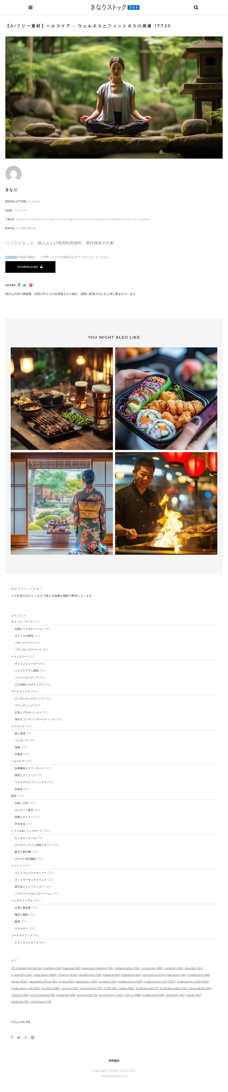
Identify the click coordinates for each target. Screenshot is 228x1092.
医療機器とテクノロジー (29, 768)
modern (50, 988)
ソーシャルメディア (27, 677)
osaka (126, 988)
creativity (173, 968)
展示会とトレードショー (29, 886)
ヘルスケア (17, 761)
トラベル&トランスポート (26, 830)
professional (147, 988)
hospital (111, 974)
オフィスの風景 (24, 635)
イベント (16, 865)
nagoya (69, 988)
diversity (193, 968)
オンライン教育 (24, 810)
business (72, 968)
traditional (153, 995)
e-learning (21, 974)
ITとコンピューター (27, 663)
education (44, 974)
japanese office (43, 981)
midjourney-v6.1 (25, 988)
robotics (20, 995)
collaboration (127, 968)
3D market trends (26, 968)
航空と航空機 (23, 851)
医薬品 (19, 789)
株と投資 (20, 733)
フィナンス (17, 726)
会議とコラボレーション (29, 628)
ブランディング (24, 705)
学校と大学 (21, 803)
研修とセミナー (24, 817)
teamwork (87, 995)
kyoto (66, 981)
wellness (114, 219)
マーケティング (20, 691)
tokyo (133, 995)
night (110, 988)
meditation (36, 219)
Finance (67, 974)
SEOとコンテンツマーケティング (35, 719)
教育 (13, 796)
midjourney (55, 219)
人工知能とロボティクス (29, 684)
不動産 (19, 754)
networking (90, 988)
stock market (43, 995)
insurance (176, 974)
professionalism (174, 988)
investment (198, 974)
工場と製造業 (23, 907)
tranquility (99, 219)
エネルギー (21, 928)
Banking (52, 968)
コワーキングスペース (28, 649)
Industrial (131, 974)
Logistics (107, 981)
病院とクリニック (25, 775)
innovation (153, 974)
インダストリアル (22, 900)
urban (193, 995)
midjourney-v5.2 (77, 219)
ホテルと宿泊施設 (25, 858)
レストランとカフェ (27, 942)
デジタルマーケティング (29, 698)
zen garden (141, 219)
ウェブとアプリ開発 (27, 670)
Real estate (200, 988)
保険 (17, 747)
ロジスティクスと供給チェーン (33, 844)
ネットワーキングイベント (31, 879)
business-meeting (97, 968)
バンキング (21, 740)
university (175, 995)
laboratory (86, 981)
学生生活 (20, 823)
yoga (126, 219)
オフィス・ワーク (22, 621)
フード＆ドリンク (22, 935)
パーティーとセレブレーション (33, 893)
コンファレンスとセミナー (31, 872)
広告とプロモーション (28, 712)
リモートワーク (24, 642)
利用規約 (11, 257)
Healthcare (89, 974)
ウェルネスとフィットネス (31, 782)
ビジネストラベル (25, 838)
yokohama (40, 1001)
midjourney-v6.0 (193, 981)
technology (111, 995)
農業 (17, 921)
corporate (151, 968)
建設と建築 (21, 914)
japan (22, 219)
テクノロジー (19, 656)
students (65, 995)
